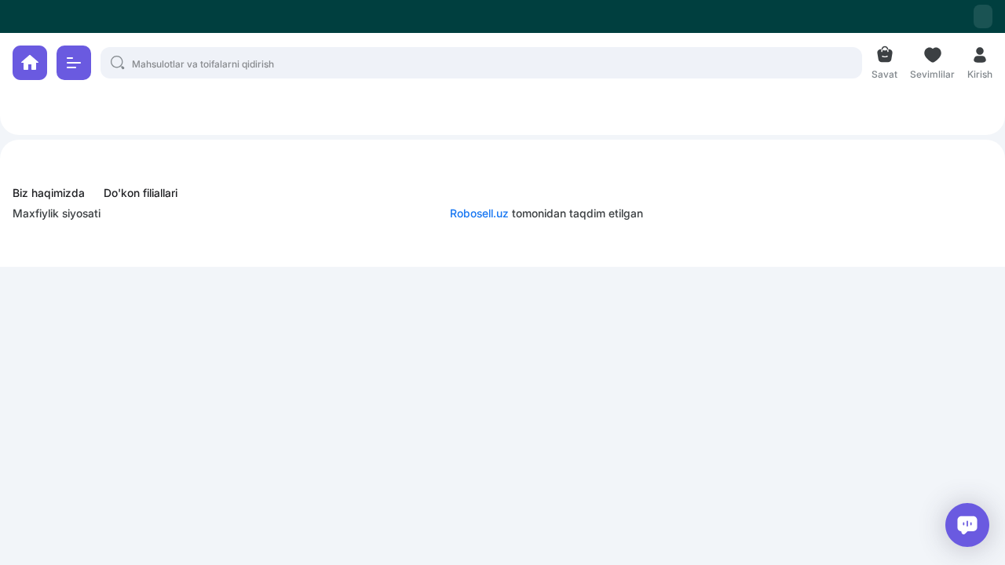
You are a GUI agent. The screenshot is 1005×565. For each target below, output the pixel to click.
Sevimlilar (932, 72)
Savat (884, 72)
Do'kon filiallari (140, 193)
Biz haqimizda (49, 193)
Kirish (979, 72)
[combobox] (983, 16)
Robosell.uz (479, 213)
